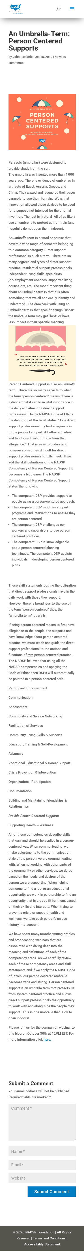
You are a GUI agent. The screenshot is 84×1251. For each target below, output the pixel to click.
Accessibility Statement (42, 1244)
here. (47, 1040)
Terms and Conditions (49, 1238)
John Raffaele (23, 57)
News (58, 57)
